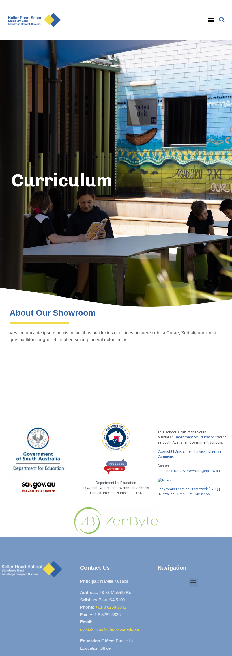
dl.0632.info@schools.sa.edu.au (109, 629)
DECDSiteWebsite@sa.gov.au (197, 471)
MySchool (202, 494)
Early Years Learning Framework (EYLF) (188, 489)
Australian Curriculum (175, 494)
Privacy (200, 451)
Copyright (165, 451)
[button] (211, 19)
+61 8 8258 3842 (110, 607)
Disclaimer (183, 451)
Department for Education (195, 437)
